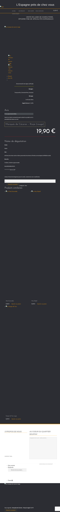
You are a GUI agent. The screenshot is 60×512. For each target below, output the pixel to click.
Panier (10, 480)
